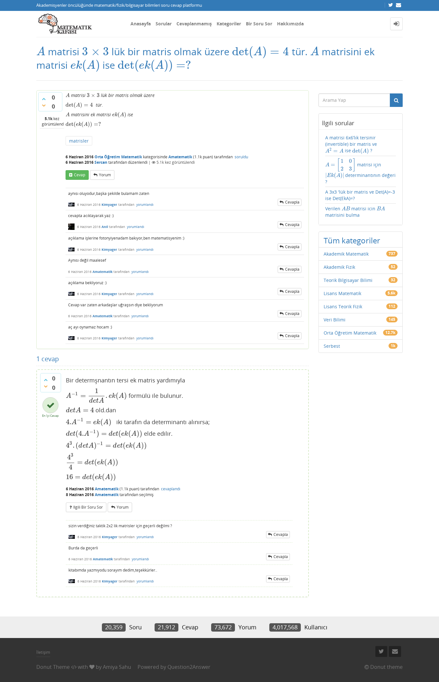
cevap (79, 175)
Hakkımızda (290, 24)
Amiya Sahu (117, 666)
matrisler (79, 141)
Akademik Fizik (339, 267)
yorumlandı (145, 204)
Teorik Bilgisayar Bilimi (348, 280)
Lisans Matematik (342, 293)
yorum (105, 175)
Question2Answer (189, 666)
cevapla (292, 202)
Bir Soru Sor (259, 24)
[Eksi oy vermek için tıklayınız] (43, 105)
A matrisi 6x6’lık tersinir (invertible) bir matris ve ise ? (351, 144)
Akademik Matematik (346, 254)
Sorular (164, 24)
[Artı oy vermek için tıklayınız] (43, 98)
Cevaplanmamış (194, 24)
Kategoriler (229, 24)
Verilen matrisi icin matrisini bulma (355, 211)
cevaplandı (170, 489)
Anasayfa (140, 24)
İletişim (43, 652)
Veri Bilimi (334, 320)
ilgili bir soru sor (88, 507)
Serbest (332, 346)
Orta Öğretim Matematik (118, 157)
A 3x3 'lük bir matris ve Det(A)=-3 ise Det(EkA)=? (360, 195)
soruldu (241, 157)
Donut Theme (53, 666)
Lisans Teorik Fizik (343, 306)
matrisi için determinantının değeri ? (360, 171)
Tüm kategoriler (352, 240)
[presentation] (40, 51)
